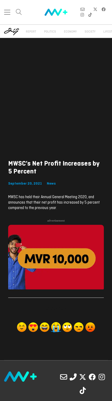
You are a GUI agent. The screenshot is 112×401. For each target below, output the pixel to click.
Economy (70, 31)
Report (31, 31)
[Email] (63, 376)
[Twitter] (82, 376)
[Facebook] (92, 376)
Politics (50, 31)
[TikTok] (82, 390)
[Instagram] (101, 376)
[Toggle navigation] (7, 12)
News (51, 184)
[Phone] (73, 376)
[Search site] (19, 12)
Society (90, 31)
